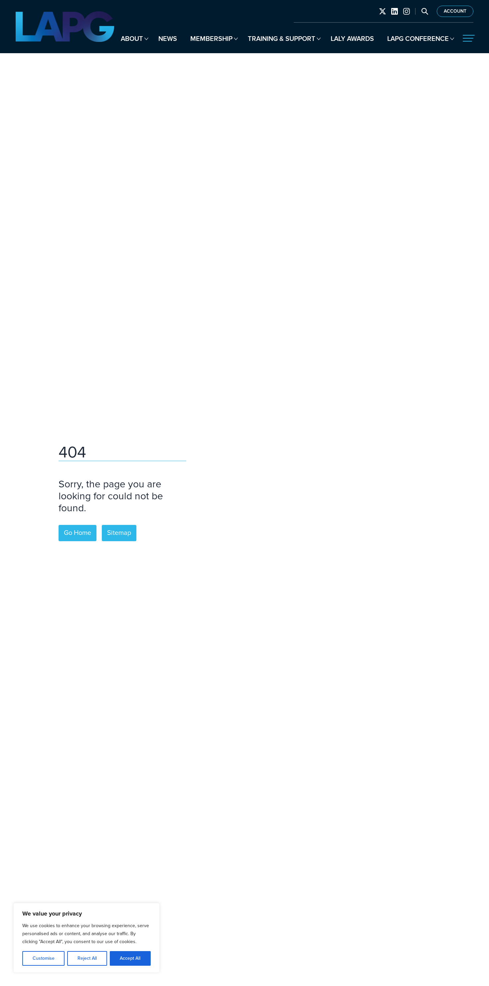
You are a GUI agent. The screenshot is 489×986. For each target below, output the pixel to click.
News (167, 39)
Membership (211, 39)
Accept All (130, 958)
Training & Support (281, 39)
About (132, 39)
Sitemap (119, 533)
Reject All (87, 958)
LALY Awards (352, 39)
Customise (44, 958)
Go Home (77, 533)
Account (455, 11)
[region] (86, 938)
